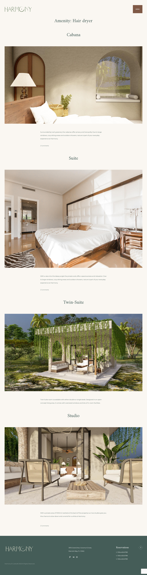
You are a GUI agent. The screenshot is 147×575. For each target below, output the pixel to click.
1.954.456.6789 (122, 552)
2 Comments (44, 146)
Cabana (73, 35)
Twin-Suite (73, 302)
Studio (73, 416)
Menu (138, 9)
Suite (73, 158)
